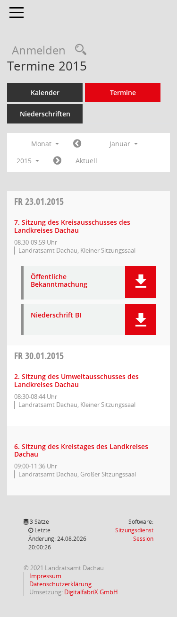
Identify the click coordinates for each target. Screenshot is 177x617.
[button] (140, 282)
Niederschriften (45, 113)
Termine (123, 92)
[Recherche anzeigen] (78, 50)
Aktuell (86, 160)
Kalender (45, 92)
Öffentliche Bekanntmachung (59, 281)
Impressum (44, 576)
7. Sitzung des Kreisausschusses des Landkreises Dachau (72, 226)
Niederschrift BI (56, 315)
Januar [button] (121, 143)
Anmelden (39, 50)
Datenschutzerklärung (60, 584)
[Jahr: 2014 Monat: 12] (77, 143)
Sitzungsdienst (134, 534)
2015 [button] (25, 160)
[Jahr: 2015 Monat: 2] (57, 160)
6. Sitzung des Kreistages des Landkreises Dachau (81, 450)
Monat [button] (42, 143)
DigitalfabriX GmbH (91, 592)
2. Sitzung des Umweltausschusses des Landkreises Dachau (76, 380)
